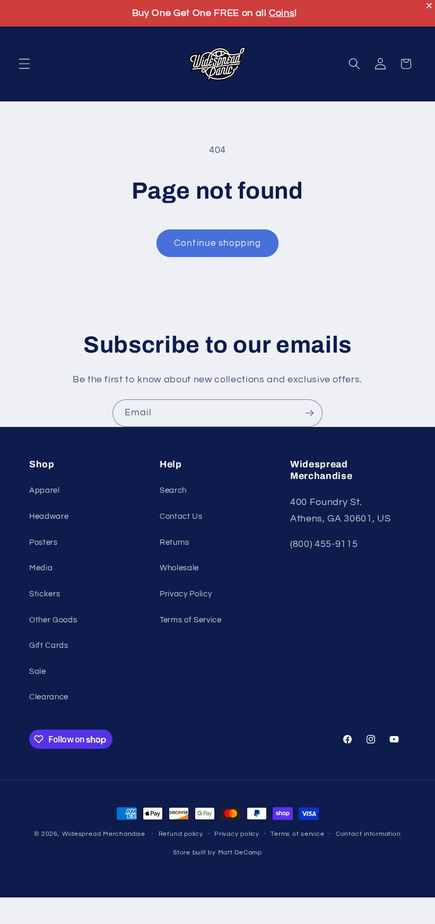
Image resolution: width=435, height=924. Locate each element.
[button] (24, 63)
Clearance (48, 696)
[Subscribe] (309, 413)
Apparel (44, 490)
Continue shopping (217, 242)
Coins (281, 13)
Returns (174, 542)
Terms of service (297, 834)
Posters (43, 542)
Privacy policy (236, 834)
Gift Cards (48, 645)
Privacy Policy (186, 593)
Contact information (368, 834)
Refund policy (181, 834)
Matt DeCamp (240, 852)
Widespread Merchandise (103, 834)
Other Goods (53, 619)
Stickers (44, 593)
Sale (37, 671)
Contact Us (181, 516)
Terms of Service (191, 619)
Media (41, 567)
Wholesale (179, 567)
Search (173, 490)
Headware (48, 516)
